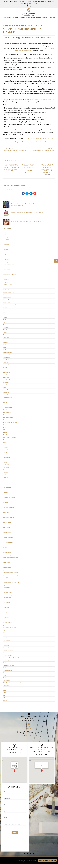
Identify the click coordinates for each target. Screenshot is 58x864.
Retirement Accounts (7, 592)
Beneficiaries (8, 37)
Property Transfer (7, 567)
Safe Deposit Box (6, 610)
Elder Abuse (5, 342)
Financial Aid (6, 392)
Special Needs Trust (7, 622)
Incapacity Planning (7, 444)
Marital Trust (6, 512)
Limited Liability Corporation (9, 497)
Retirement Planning (7, 595)
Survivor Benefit (6, 642)
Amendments (5, 249)
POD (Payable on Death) (8, 542)
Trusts (4, 675)
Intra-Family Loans (7, 464)
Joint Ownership (6, 474)
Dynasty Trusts (6, 337)
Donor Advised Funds (7, 334)
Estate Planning (16, 37)
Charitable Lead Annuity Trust (9, 287)
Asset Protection (6, 252)
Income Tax (5, 447)
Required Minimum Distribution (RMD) (11, 582)
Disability (5, 332)
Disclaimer (50, 739)
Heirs (4, 439)
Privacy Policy (41, 739)
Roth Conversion (6, 602)
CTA (4, 312)
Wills (4, 695)
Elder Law (5, 347)
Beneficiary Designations (8, 264)
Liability (4, 490)
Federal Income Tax (7, 384)
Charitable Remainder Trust (9, 292)
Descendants (5, 327)
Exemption (5, 369)
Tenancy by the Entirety (8, 650)
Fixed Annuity (6, 399)
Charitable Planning (7, 289)
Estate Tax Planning (7, 364)
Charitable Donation (7, 284)
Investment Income (7, 467)
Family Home (5, 374)
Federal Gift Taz (6, 382)
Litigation (5, 500)
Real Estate (5, 577)
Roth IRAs (5, 605)
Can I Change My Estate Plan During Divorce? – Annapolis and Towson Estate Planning (11, 167)
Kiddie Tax (5, 477)
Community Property (7, 299)
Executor (37, 37)
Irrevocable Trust (6, 472)
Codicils (5, 294)
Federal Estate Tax (7, 379)
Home (6, 739)
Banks (4, 257)
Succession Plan (6, 637)
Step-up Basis (6, 630)
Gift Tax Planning (7, 412)
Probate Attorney (6, 562)
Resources (12, 739)
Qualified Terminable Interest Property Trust (12, 575)
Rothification (6, 607)
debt (4, 314)
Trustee (21, 39)
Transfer (5, 667)
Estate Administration (7, 354)
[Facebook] (24, 853)
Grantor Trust (6, 424)
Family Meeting (6, 377)
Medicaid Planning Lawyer (8, 515)
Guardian (43, 37)
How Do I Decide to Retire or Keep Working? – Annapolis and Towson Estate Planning (46, 168)
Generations (5, 409)
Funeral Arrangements (7, 407)
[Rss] (33, 6)
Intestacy (5, 462)
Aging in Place (6, 244)
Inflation (5, 452)
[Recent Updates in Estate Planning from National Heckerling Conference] (6, 213)
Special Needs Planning (8, 620)
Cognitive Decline (7, 297)
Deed (4, 322)
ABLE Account (6, 239)
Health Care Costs (7, 434)
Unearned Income (6, 680)
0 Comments (20, 205)
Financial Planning (7, 394)
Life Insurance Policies (8, 495)
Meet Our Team (21, 739)
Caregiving (5, 282)
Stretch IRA (5, 635)
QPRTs (4, 570)
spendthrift (5, 625)
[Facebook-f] (24, 6)
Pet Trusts (5, 540)
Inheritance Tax (6, 457)
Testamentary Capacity (8, 655)
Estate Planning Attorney (27, 37)
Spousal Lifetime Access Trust (9, 627)
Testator (5, 662)
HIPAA (4, 442)
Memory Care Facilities (8, 525)
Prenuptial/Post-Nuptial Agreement (10, 557)
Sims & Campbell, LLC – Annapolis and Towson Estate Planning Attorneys (29, 142)
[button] (23, 193)
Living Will (5, 502)
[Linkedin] (30, 853)
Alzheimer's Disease (7, 247)
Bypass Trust (5, 277)
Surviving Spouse (6, 640)
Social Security (6, 617)
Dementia (5, 324)
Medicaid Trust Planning (8, 517)
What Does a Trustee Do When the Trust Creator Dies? (23, 203)
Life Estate (5, 492)
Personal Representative (8, 537)
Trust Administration (7, 670)
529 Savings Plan (6, 237)
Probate (4, 560)
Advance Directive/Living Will (9, 242)
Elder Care (5, 344)
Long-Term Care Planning (8, 507)
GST (4, 429)
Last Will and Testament (8, 480)
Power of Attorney (13, 39)
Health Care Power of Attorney (9, 437)
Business (5, 272)
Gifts (4, 414)
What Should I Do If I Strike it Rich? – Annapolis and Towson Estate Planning (29, 167)
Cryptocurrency (6, 309)
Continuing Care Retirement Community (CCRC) (13, 304)
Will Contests (6, 692)
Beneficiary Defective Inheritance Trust (11, 262)
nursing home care (7, 532)
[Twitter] (27, 853)
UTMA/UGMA (6, 685)
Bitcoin (4, 267)
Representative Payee (7, 580)
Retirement (5, 590)
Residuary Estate (6, 587)
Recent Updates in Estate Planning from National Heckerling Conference (27, 212)
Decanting (5, 317)
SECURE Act (5, 612)
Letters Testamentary (7, 487)
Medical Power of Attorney (9, 520)
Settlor (4, 615)
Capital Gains (6, 279)
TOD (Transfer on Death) (8, 665)
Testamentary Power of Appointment (11, 657)
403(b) (4, 234)
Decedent (5, 319)
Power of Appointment (8, 550)
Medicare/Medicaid (7, 522)
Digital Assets (6, 329)
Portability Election (7, 545)
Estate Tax (5, 362)
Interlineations (6, 460)
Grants (4, 427)
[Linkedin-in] (30, 6)
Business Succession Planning (9, 274)
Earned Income (6, 339)
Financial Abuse (6, 389)
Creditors (5, 307)
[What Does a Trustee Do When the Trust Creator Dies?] (6, 204)
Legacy (4, 482)
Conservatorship (6, 302)
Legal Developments (7, 485)
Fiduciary (5, 387)
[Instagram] (27, 6)
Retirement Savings (7, 597)
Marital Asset (6, 510)
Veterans (5, 687)
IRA (4, 469)
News (4, 530)
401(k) (4, 232)
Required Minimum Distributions (10, 585)
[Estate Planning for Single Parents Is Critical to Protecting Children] (6, 222)
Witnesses (5, 700)
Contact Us (31, 739)
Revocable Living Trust (8, 600)
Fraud (4, 404)
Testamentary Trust (7, 660)
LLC (4, 505)
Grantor (4, 419)
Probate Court (6, 565)
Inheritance (5, 455)
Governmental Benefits (8, 417)
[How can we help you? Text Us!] (47, 861)
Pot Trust (5, 547)
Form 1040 (5, 402)
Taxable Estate (6, 647)
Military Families (6, 527)
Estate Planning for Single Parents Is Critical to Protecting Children (26, 221)
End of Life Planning (7, 352)
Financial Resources (7, 397)
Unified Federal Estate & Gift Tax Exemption (12, 682)
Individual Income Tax (7, 450)
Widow (4, 690)
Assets (4, 254)
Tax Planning (6, 645)
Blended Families (6, 269)
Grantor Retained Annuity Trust (10, 422)
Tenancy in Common (7, 652)
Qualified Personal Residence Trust (10, 572)
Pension (4, 535)
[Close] (16, 763)
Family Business (6, 372)
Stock (4, 632)
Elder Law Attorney (7, 349)
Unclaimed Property (7, 677)
